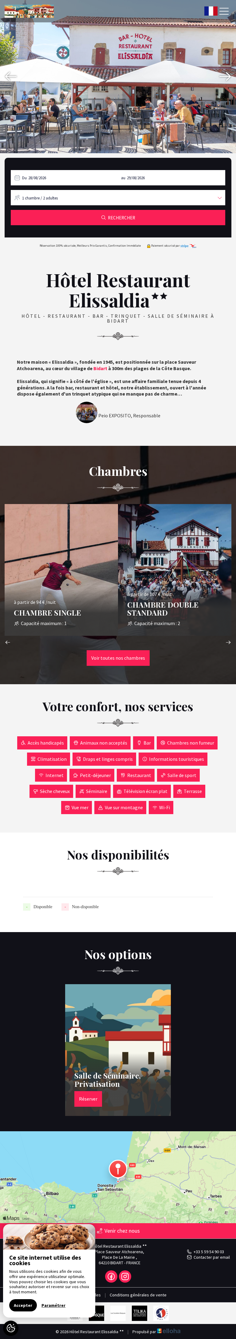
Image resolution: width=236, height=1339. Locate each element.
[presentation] (10, 76)
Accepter (23, 1305)
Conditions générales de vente (138, 1295)
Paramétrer (53, 1305)
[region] (49, 1271)
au (123, 177)
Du (24, 177)
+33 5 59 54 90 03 (209, 1251)
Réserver (88, 1099)
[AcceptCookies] (10, 1328)
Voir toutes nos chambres (118, 658)
